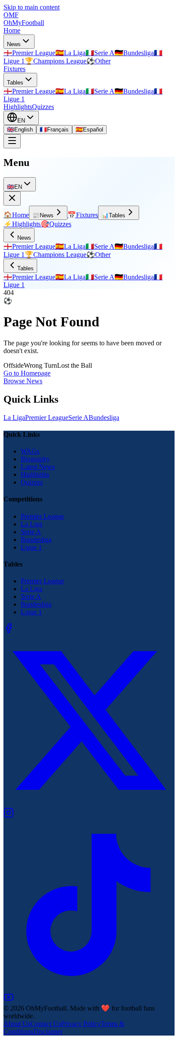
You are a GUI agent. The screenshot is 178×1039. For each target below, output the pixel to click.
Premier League (46, 417)
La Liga (14, 417)
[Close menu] (12, 198)
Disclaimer (48, 1031)
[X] (89, 803)
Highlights (17, 106)
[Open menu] (12, 141)
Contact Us (45, 1023)
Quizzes (43, 106)
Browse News (22, 381)
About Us (16, 1023)
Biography (35, 459)
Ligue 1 (31, 547)
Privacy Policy (81, 1023)
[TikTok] (89, 988)
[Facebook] (8, 631)
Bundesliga (104, 417)
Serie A (78, 417)
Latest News (38, 466)
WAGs (30, 451)
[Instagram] (8, 815)
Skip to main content (31, 7)
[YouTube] (8, 1000)
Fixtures (14, 68)
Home (11, 30)
